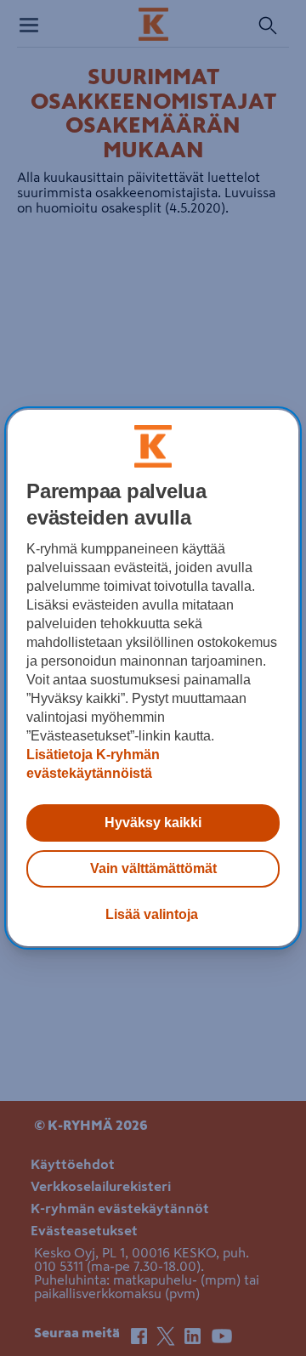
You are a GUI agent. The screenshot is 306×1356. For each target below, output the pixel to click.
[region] (153, 678)
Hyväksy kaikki (153, 822)
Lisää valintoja (151, 914)
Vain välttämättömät (153, 868)
